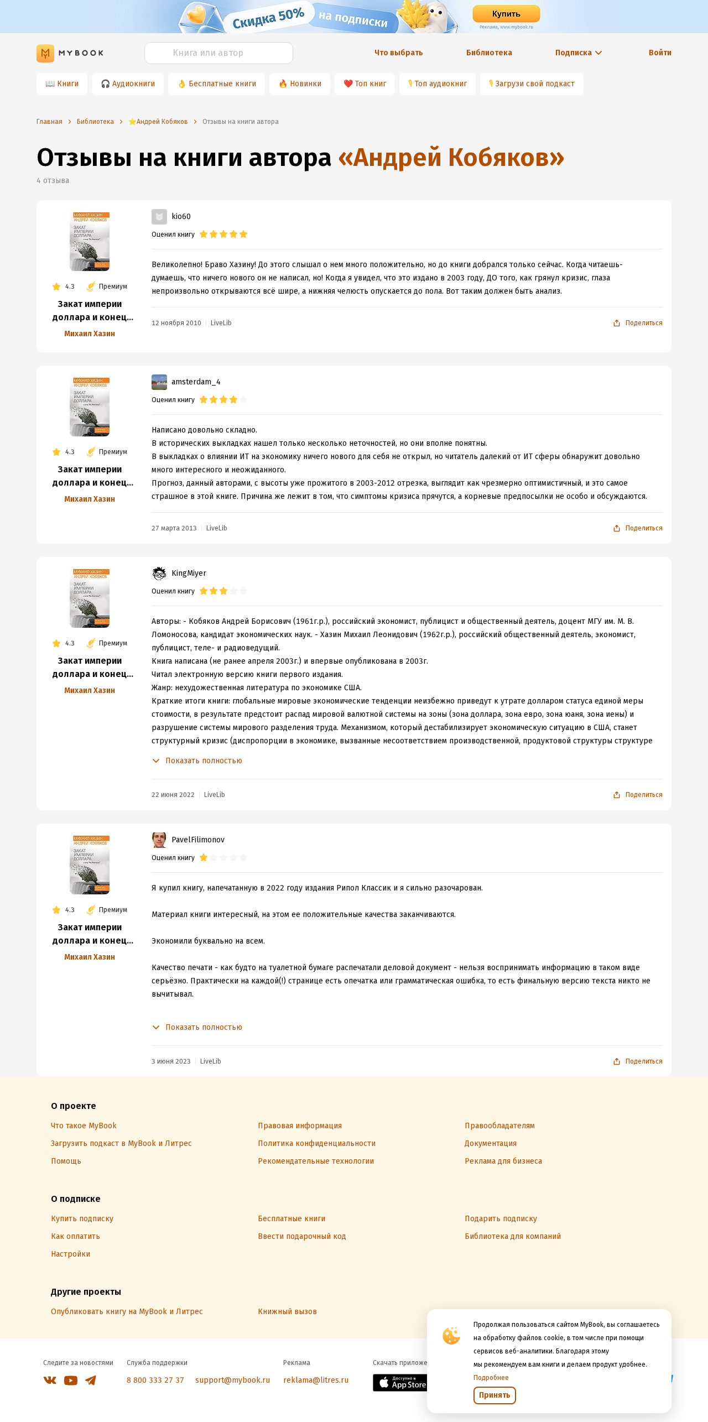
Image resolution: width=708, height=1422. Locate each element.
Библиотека (489, 53)
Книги (68, 83)
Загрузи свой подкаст (535, 83)
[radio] (203, 234)
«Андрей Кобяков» (451, 157)
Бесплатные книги (222, 83)
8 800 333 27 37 (155, 1380)
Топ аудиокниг (441, 83)
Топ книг (370, 83)
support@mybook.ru (232, 1380)
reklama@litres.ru (315, 1380)
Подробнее (491, 1378)
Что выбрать (398, 53)
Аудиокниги (133, 83)
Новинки (305, 83)
